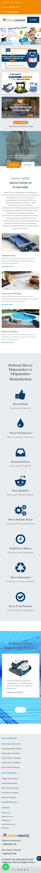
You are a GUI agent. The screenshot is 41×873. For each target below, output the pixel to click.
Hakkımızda (5, 2)
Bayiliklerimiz (6, 820)
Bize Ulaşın (18, 2)
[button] (5, 866)
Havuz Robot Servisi (8, 824)
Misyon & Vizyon (7, 816)
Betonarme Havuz (9, 255)
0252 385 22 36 (9, 853)
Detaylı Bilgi (13, 165)
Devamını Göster (7, 266)
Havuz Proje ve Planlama (11, 293)
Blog (12, 2)
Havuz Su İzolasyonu (10, 331)
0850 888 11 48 (9, 844)
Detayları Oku (11, 688)
